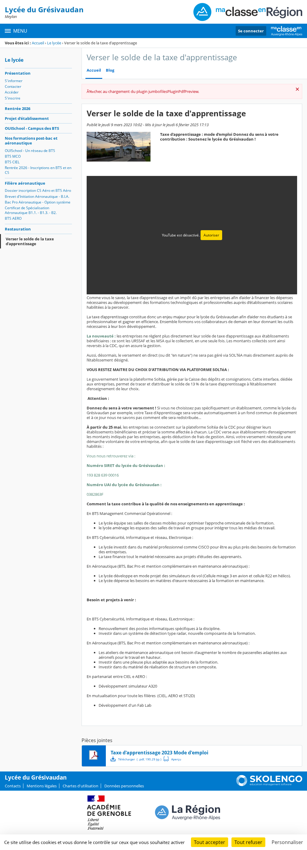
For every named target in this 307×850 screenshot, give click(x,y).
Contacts (13, 785)
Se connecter (251, 31)
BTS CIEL (12, 162)
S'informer (13, 80)
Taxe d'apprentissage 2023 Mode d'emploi (159, 752)
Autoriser (211, 235)
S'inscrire (12, 98)
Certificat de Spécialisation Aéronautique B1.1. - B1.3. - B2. (31, 210)
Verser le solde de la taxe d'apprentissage (30, 241)
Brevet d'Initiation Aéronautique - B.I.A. (37, 196)
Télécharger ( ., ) (139, 759)
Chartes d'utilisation (80, 785)
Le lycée (54, 43)
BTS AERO (13, 218)
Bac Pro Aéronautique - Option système (37, 202)
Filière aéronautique (25, 183)
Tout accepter (209, 842)
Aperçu (172, 758)
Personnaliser (287, 842)
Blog (110, 70)
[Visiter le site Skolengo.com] (269, 784)
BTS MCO (13, 156)
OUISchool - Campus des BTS (32, 128)
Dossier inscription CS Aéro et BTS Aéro (38, 190)
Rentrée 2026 (17, 108)
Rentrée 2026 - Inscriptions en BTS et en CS (38, 170)
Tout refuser (248, 842)
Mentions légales (42, 785)
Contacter (13, 86)
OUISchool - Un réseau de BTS (30, 150)
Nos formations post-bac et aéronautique (31, 140)
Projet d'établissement (27, 118)
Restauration (18, 229)
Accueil (38, 43)
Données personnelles (124, 785)
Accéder (12, 92)
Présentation (18, 73)
